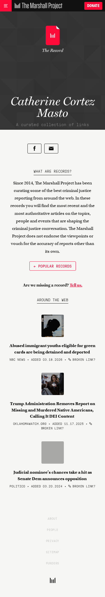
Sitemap (52, 552)
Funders (52, 563)
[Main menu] (5, 6)
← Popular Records (53, 265)
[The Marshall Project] (37, 6)
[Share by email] (51, 148)
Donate (93, 6)
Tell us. (76, 285)
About (52, 518)
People (52, 529)
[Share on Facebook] (34, 148)
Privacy (52, 540)
